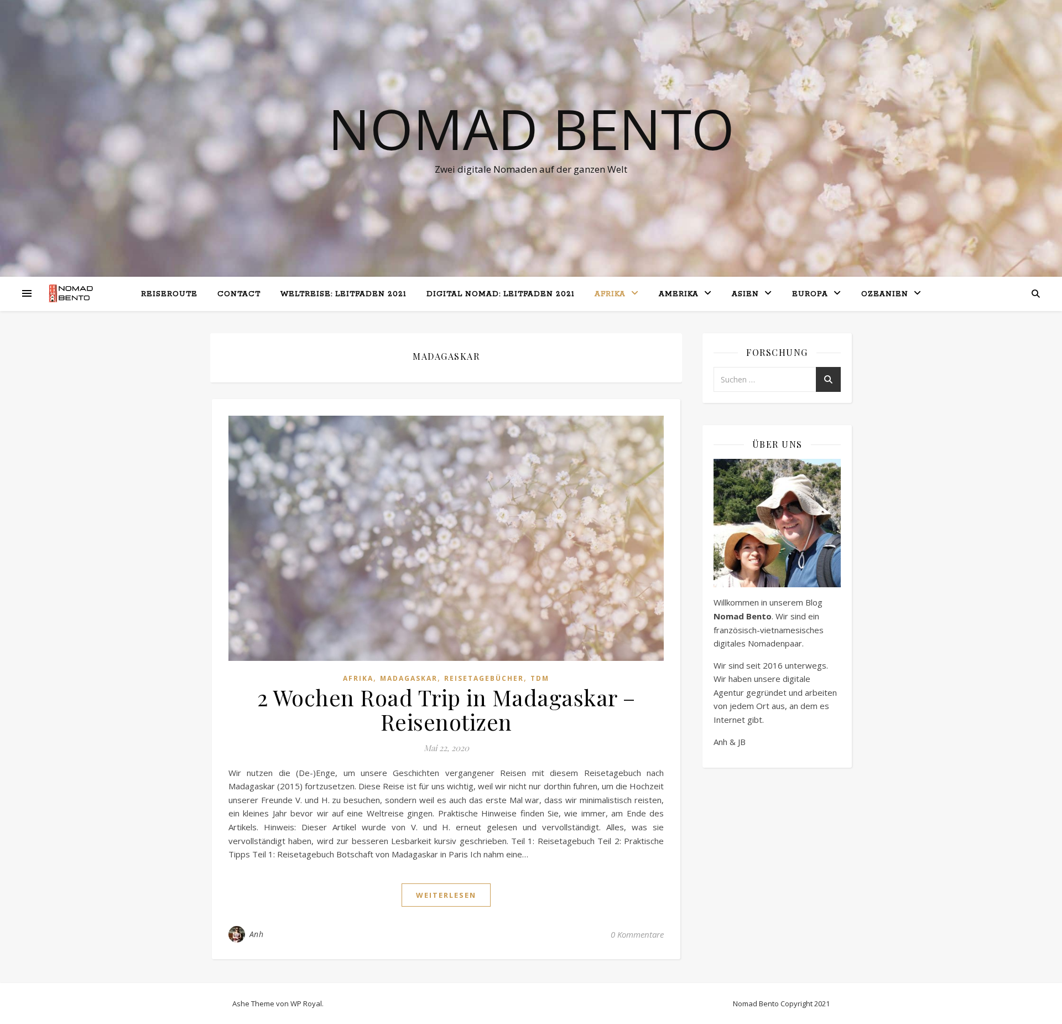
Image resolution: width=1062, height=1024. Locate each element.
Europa (810, 294)
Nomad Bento (531, 128)
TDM (539, 678)
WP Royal (306, 1004)
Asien (745, 294)
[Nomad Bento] (75, 293)
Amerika (679, 294)
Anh (256, 934)
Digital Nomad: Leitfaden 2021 (500, 294)
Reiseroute (169, 294)
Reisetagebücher (484, 678)
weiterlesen (446, 895)
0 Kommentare (637, 934)
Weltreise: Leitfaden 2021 (343, 294)
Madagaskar (409, 678)
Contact (239, 294)
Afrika (610, 294)
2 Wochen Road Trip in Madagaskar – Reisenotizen (446, 709)
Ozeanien (884, 294)
